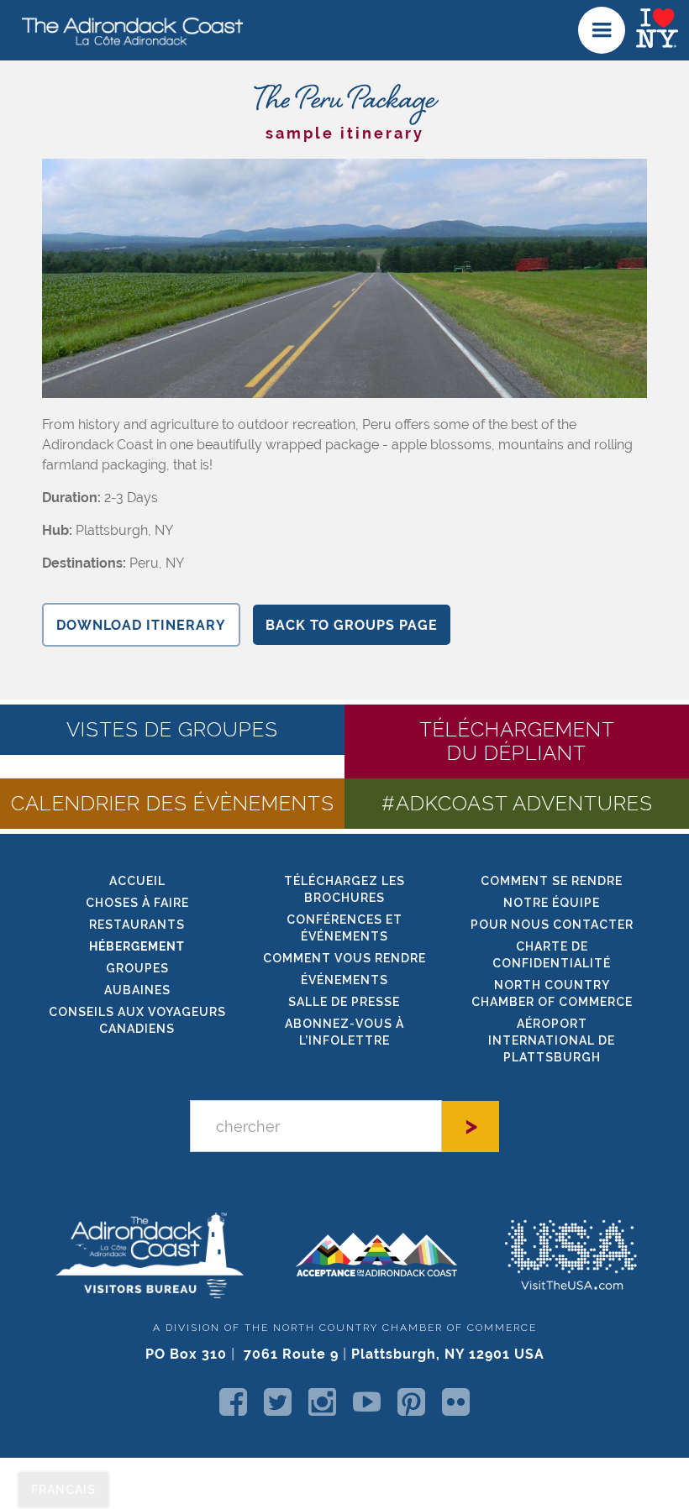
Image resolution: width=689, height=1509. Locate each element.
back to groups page (352, 625)
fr (63, 1489)
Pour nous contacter (552, 924)
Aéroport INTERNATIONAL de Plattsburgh (551, 1040)
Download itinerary (141, 625)
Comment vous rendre (344, 958)
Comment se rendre (552, 881)
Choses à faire (137, 902)
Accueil (137, 881)
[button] (601, 30)
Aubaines (137, 990)
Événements (344, 980)
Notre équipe (551, 902)
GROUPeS (137, 968)
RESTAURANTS (137, 924)
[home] (126, 30)
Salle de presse (344, 1002)
